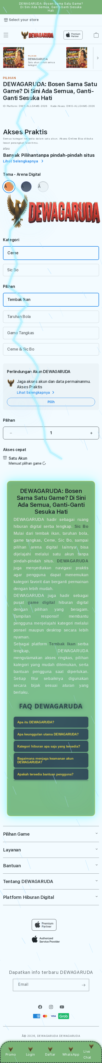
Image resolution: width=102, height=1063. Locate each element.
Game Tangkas (20, 333)
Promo (10, 1054)
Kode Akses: (58, 105)
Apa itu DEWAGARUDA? (35, 722)
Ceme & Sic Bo (20, 349)
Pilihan (9, 420)
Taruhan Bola (19, 316)
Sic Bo (13, 270)
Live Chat (87, 1054)
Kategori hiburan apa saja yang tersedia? (48, 746)
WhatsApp (70, 1054)
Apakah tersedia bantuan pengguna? (45, 774)
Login (30, 1054)
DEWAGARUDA (47, 1036)
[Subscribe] (83, 985)
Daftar (50, 1054)
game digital (41, 602)
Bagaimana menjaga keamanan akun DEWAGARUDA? (45, 760)
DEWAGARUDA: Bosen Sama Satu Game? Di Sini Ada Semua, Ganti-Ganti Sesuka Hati (51, 7)
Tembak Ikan (18, 299)
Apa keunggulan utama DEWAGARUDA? (48, 734)
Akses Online (68, 138)
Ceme (13, 253)
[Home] (37, 35)
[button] (6, 35)
